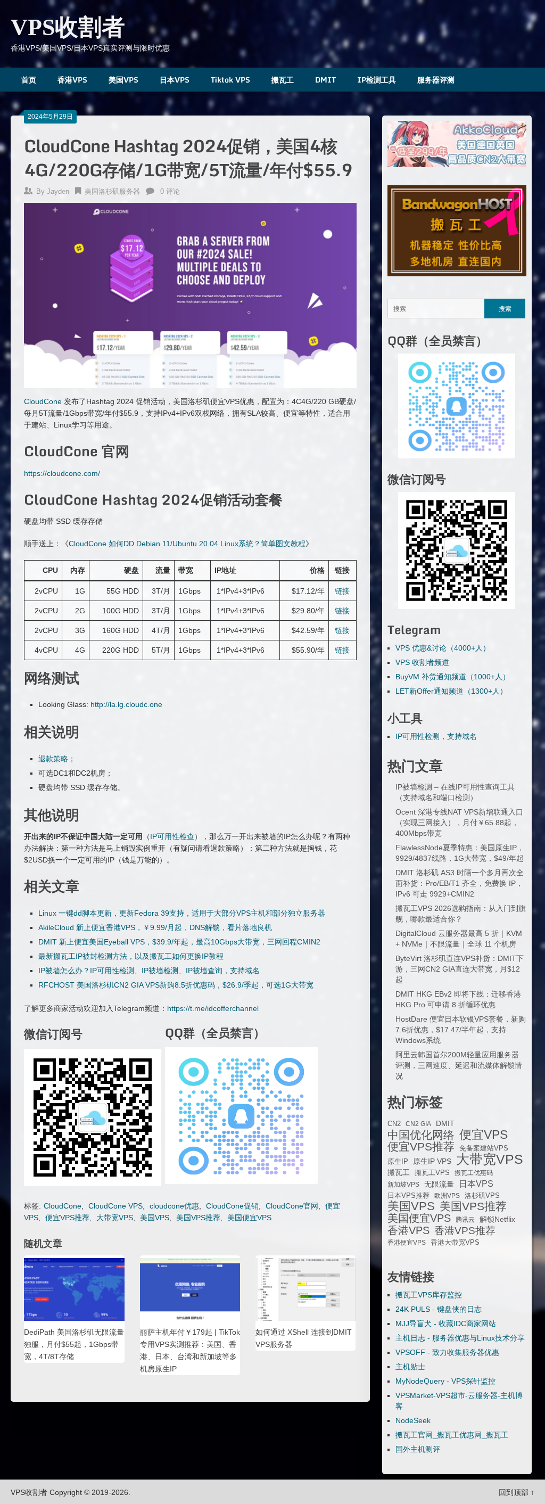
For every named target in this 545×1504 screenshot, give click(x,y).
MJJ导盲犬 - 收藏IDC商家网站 (445, 1323)
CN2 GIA (418, 1124)
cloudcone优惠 (174, 1206)
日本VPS (174, 79)
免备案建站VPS (483, 1148)
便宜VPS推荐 (67, 1217)
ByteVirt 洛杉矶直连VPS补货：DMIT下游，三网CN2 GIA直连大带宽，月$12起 (459, 969)
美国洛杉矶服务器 (112, 191)
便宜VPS (483, 1134)
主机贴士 (410, 1366)
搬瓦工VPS (432, 1173)
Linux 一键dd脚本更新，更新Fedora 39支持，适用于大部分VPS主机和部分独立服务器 (181, 913)
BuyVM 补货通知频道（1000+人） (452, 676)
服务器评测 (436, 79)
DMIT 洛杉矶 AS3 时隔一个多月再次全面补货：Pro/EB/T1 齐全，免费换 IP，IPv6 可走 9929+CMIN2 (459, 883)
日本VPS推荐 (408, 1195)
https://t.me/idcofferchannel (213, 1008)
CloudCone (43, 401)
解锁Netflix (497, 1219)
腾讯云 (465, 1219)
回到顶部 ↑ (516, 1492)
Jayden (58, 191)
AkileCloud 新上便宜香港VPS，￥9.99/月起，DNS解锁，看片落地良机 (155, 927)
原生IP (397, 1161)
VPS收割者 (68, 27)
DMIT (325, 79)
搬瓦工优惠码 (474, 1173)
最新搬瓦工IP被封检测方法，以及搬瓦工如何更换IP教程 (131, 956)
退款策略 (53, 758)
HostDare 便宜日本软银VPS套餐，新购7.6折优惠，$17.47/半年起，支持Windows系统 (460, 1030)
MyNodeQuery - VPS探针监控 (445, 1381)
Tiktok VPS (230, 79)
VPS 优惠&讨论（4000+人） (442, 648)
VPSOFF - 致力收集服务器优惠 (447, 1352)
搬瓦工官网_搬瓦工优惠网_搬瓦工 (451, 1435)
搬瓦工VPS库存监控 (428, 1295)
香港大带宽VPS (455, 1242)
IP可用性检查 (172, 836)
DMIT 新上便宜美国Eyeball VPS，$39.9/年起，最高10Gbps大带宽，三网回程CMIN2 (179, 942)
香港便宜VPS (406, 1242)
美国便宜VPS (249, 1217)
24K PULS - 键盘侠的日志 (438, 1309)
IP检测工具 (376, 79)
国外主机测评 (417, 1449)
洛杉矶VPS (482, 1195)
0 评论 (170, 191)
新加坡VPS (403, 1184)
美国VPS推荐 (198, 1217)
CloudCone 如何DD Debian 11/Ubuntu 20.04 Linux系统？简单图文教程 (187, 543)
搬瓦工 (282, 79)
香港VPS (72, 79)
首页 (28, 79)
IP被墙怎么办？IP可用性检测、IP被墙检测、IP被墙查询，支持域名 (149, 970)
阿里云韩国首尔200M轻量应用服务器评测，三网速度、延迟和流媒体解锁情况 (458, 1065)
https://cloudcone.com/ (62, 473)
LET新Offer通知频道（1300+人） (451, 691)
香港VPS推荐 (465, 1231)
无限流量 (439, 1184)
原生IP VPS (432, 1161)
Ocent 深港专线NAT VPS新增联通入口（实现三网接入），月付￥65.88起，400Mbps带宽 (459, 822)
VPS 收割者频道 (422, 662)
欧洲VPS (447, 1195)
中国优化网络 (421, 1135)
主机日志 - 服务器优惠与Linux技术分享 (460, 1338)
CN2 (394, 1124)
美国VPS (123, 79)
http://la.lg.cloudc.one (126, 704)
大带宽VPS (114, 1217)
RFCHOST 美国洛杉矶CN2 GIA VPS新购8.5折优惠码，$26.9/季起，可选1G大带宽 (175, 985)
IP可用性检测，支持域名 (436, 736)
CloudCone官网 (292, 1206)
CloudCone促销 (232, 1206)
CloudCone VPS (115, 1206)
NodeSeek (413, 1420)
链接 (342, 591)
